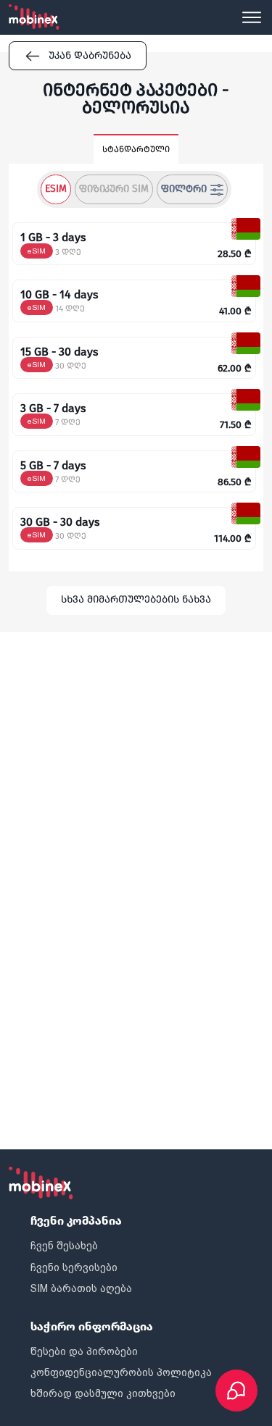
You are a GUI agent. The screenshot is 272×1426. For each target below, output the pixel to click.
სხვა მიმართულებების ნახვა (136, 599)
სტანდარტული (136, 149)
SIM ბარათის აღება (81, 1288)
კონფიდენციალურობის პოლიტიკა (121, 1372)
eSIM (56, 189)
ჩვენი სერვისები (74, 1267)
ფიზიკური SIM (114, 189)
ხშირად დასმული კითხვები (103, 1393)
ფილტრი (184, 189)
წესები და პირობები (84, 1351)
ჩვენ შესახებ (64, 1245)
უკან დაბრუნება (90, 55)
